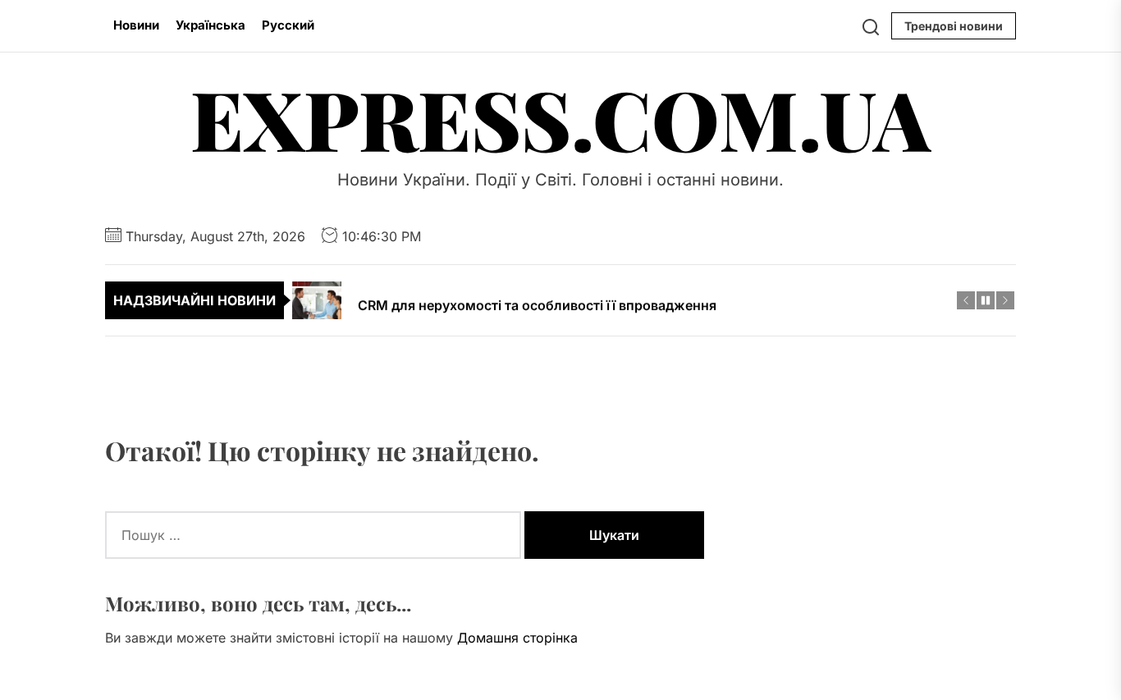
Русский (288, 25)
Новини (136, 25)
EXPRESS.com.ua (560, 118)
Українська (210, 25)
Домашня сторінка (517, 637)
